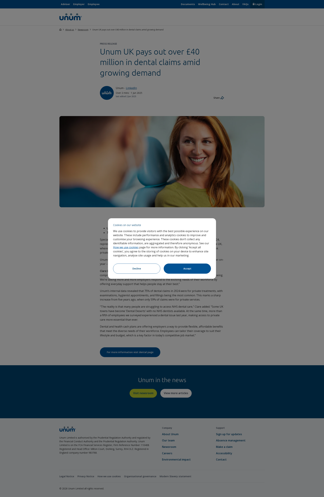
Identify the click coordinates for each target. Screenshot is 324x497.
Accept (187, 268)
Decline (136, 268)
